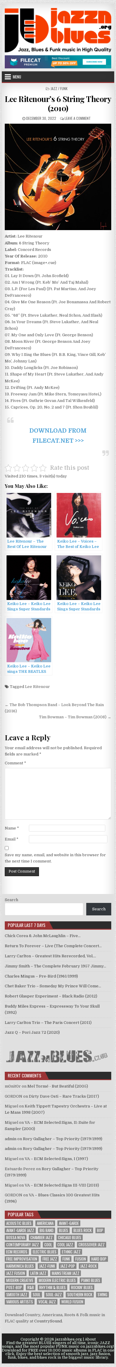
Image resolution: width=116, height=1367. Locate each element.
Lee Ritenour (37, 686)
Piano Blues (90, 1280)
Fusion (80, 1259)
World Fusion (72, 1302)
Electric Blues (45, 1252)
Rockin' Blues (82, 1287)
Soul (36, 1294)
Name (12, 828)
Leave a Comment (78, 118)
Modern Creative (19, 1280)
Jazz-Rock (88, 1266)
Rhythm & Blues (52, 1287)
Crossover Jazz (92, 1244)
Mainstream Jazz (65, 1273)
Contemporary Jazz (22, 1244)
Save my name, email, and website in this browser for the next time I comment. (55, 858)
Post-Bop (14, 1287)
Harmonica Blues (20, 1266)
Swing (102, 1294)
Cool (48, 1244)
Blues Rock (82, 1230)
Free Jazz (50, 1259)
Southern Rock (79, 1294)
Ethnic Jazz (71, 1252)
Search (11, 900)
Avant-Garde (69, 1223)
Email (11, 839)
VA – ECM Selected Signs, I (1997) (56, 1159)
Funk (66, 1259)
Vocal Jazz (47, 1302)
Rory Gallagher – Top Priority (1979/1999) (62, 1139)
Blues (63, 1230)
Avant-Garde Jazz (20, 1230)
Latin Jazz (38, 1273)
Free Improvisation (21, 1259)
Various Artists (19, 1302)
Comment (15, 763)
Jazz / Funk (59, 88)
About (90, 1339)
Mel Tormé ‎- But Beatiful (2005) (57, 1086)
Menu (17, 77)
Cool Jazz (65, 1244)
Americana (45, 1223)
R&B (30, 1287)
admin (10, 1139)
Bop (100, 1230)
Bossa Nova (15, 1237)
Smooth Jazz (16, 1294)
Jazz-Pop (67, 1266)
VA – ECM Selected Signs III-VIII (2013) (62, 1185)
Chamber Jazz (41, 1237)
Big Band (47, 1230)
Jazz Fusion (15, 1273)
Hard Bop (98, 1259)
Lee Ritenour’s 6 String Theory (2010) (58, 103)
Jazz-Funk (47, 1266)
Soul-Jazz (54, 1294)
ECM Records (16, 1252)
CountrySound (48, 1321)
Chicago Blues (69, 1237)
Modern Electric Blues (57, 1280)
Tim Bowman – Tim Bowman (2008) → (75, 717)
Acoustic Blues (19, 1223)
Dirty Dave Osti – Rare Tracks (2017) (64, 1096)
